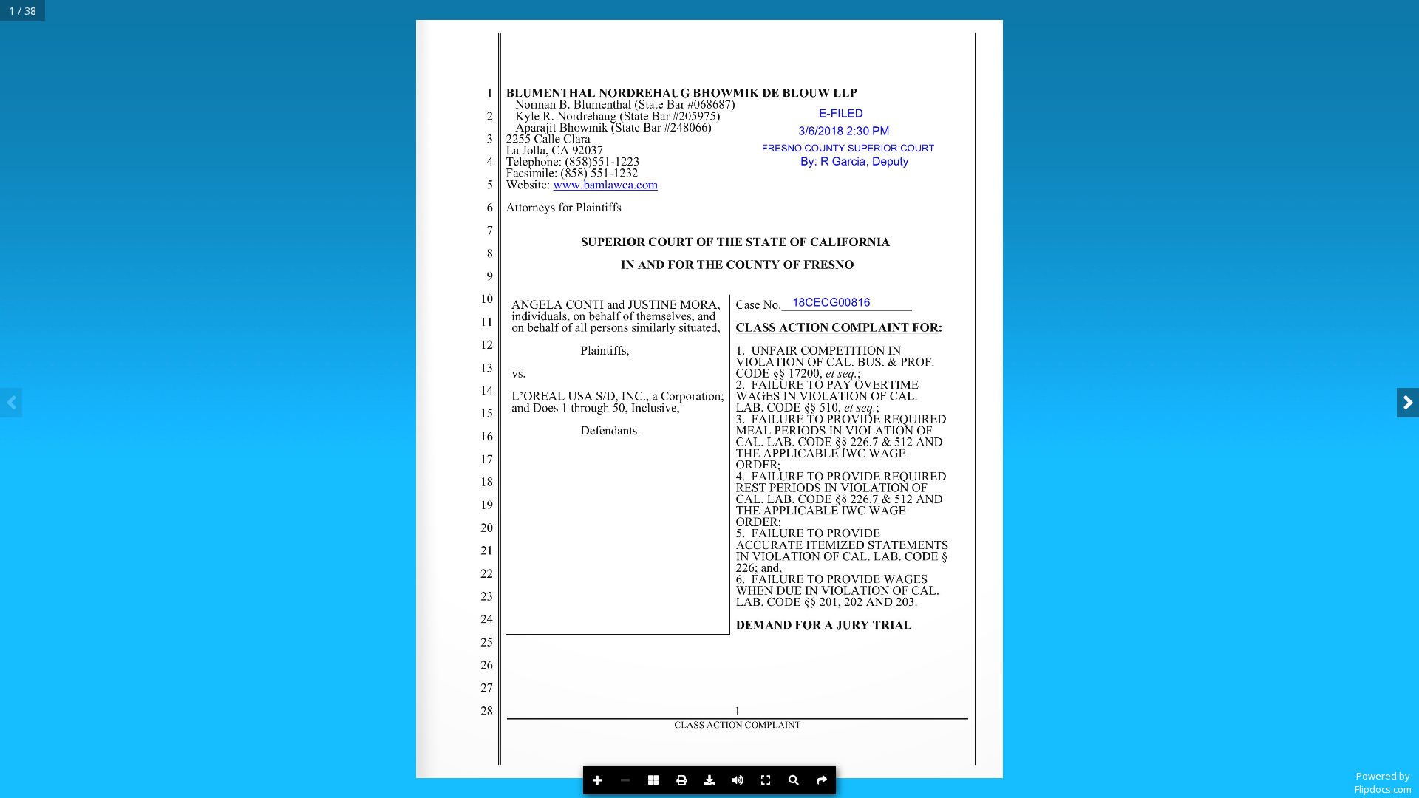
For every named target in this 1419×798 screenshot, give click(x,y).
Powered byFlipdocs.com (1383, 782)
